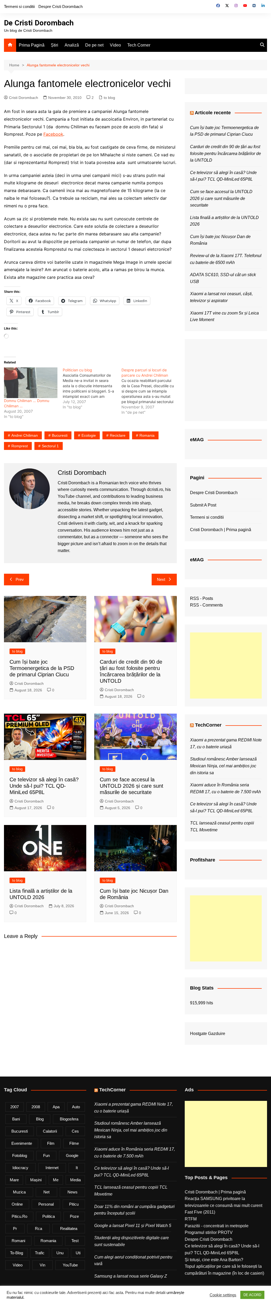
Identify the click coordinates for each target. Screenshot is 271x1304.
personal (46, 1204)
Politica (48, 1216)
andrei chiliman (24, 435)
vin (42, 1265)
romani (18, 1240)
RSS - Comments (206, 605)
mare (14, 1180)
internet (52, 1167)
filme (74, 1143)
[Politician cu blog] (92, 388)
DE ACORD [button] (252, 1295)
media (75, 1180)
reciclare (117, 435)
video (17, 1265)
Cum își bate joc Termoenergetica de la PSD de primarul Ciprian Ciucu (42, 668)
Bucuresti (59, 435)
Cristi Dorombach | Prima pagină (220, 529)
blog (40, 1119)
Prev (20, 579)
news (72, 1192)
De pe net (94, 45)
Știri (54, 45)
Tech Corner (138, 45)
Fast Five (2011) (200, 1212)
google (72, 1155)
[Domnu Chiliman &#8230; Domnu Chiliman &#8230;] (30, 382)
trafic (39, 1253)
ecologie (89, 435)
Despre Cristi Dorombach (60, 6)
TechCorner (208, 725)
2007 (14, 1107)
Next (161, 579)
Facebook (53, 134)
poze (74, 1216)
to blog (109, 97)
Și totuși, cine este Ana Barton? (214, 1259)
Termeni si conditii (19, 6)
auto (76, 1107)
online (17, 1204)
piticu (74, 1204)
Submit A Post (203, 505)
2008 (35, 1107)
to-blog (16, 1253)
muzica (19, 1192)
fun (46, 1155)
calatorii (50, 1131)
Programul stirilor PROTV (209, 1232)
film (51, 1143)
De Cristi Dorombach (39, 23)
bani (16, 1119)
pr (15, 1228)
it (77, 1167)
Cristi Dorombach (23, 97)
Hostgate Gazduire (207, 1033)
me (55, 1180)
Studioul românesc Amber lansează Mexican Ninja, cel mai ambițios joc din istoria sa (223, 766)
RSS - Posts (201, 598)
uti (78, 1253)
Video (115, 45)
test (75, 1240)
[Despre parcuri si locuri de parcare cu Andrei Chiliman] (150, 391)
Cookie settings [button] (223, 1295)
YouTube (70, 1265)
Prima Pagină (31, 45)
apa (56, 1107)
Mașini (36, 1180)
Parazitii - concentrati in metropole (217, 1226)
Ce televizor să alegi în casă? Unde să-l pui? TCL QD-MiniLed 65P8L (44, 786)
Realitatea (68, 1228)
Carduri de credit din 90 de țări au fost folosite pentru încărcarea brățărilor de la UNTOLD (225, 153)
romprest (19, 446)
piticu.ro (19, 1216)
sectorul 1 (50, 446)
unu (60, 1253)
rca (38, 1228)
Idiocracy (20, 1167)
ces (75, 1131)
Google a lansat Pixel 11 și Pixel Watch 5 (132, 1225)
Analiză (72, 45)
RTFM (191, 1219)
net (46, 1192)
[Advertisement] (226, 665)
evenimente (21, 1143)
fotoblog (19, 1155)
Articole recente (213, 112)
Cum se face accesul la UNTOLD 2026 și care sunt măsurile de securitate (131, 786)
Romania (147, 435)
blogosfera (69, 1119)
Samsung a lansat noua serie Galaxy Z (130, 1276)
